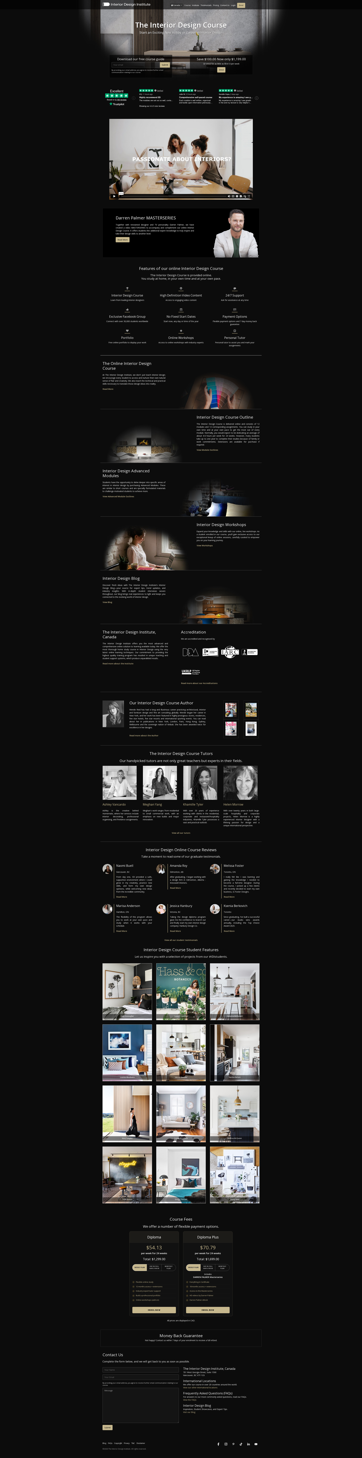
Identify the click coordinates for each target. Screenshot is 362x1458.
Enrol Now (154, 1310)
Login (233, 5)
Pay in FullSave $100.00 (154, 1267)
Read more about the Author (144, 735)
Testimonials (206, 5)
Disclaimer (141, 1443)
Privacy (127, 1443)
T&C (133, 1443)
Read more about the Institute (118, 663)
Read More (123, 239)
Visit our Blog (189, 1412)
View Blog (107, 602)
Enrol (241, 5)
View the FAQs (189, 1399)
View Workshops (205, 545)
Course (187, 5)
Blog (104, 1443)
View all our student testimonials (181, 940)
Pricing (216, 5)
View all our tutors (181, 833)
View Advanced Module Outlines (118, 496)
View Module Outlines (207, 450)
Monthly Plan (168, 1267)
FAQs (110, 1443)
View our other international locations (200, 1387)
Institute (195, 5)
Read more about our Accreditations (199, 683)
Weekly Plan (139, 1267)
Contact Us (225, 5)
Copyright (118, 1443)
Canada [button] (176, 5)
